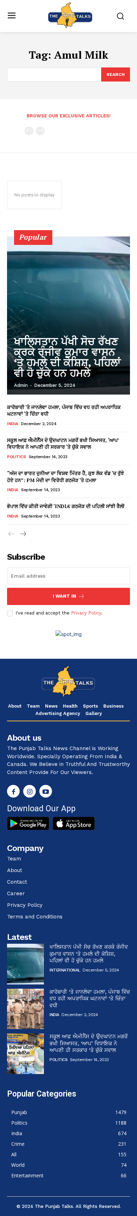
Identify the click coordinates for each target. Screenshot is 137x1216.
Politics (16, 456)
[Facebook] (13, 791)
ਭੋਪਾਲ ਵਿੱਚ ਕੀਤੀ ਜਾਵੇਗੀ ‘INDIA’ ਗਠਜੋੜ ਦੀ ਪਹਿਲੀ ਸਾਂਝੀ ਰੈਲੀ (65, 506)
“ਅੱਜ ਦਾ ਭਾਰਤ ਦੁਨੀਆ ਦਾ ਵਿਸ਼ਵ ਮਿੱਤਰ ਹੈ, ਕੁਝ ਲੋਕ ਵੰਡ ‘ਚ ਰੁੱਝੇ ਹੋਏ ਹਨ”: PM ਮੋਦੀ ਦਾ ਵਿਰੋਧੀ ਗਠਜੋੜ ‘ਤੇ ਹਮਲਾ (65, 476)
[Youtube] (45, 791)
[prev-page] (29, 130)
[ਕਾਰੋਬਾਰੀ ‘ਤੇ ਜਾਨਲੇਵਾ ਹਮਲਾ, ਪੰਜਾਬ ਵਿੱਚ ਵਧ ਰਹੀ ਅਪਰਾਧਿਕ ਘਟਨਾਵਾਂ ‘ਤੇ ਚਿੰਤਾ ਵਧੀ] (25, 1009)
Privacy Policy (86, 613)
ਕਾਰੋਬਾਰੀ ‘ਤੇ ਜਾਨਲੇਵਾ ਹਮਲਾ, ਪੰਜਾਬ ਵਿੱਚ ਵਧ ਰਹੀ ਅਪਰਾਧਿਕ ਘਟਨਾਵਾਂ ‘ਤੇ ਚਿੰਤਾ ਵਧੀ (90, 999)
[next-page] (22, 534)
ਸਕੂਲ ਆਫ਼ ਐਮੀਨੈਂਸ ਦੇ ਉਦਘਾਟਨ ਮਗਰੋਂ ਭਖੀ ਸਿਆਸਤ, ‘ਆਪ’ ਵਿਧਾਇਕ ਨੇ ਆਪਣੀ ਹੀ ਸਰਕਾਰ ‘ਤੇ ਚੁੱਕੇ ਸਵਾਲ (63, 443)
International (65, 970)
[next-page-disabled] (40, 130)
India (12, 423)
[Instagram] (29, 791)
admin (21, 385)
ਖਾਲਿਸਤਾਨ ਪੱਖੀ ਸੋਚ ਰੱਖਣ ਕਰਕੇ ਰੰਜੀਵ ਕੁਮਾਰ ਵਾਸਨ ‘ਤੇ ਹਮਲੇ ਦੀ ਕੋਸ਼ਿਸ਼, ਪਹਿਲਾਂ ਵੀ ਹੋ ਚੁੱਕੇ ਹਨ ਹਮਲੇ (67, 357)
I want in (64, 596)
